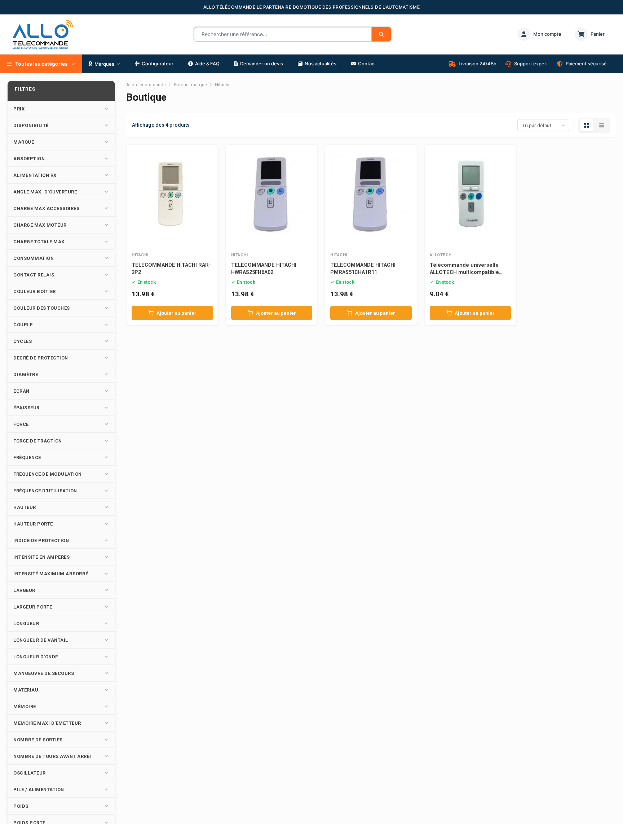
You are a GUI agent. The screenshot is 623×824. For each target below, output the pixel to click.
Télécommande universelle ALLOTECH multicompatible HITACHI (464, 272)
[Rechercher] (381, 34)
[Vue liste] (602, 125)
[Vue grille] (586, 125)
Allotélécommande (146, 84)
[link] (539, 34)
